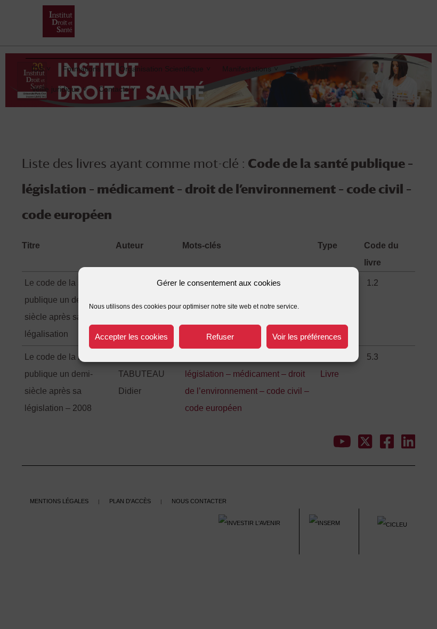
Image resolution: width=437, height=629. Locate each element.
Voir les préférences (307, 336)
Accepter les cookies (131, 336)
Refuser (220, 336)
